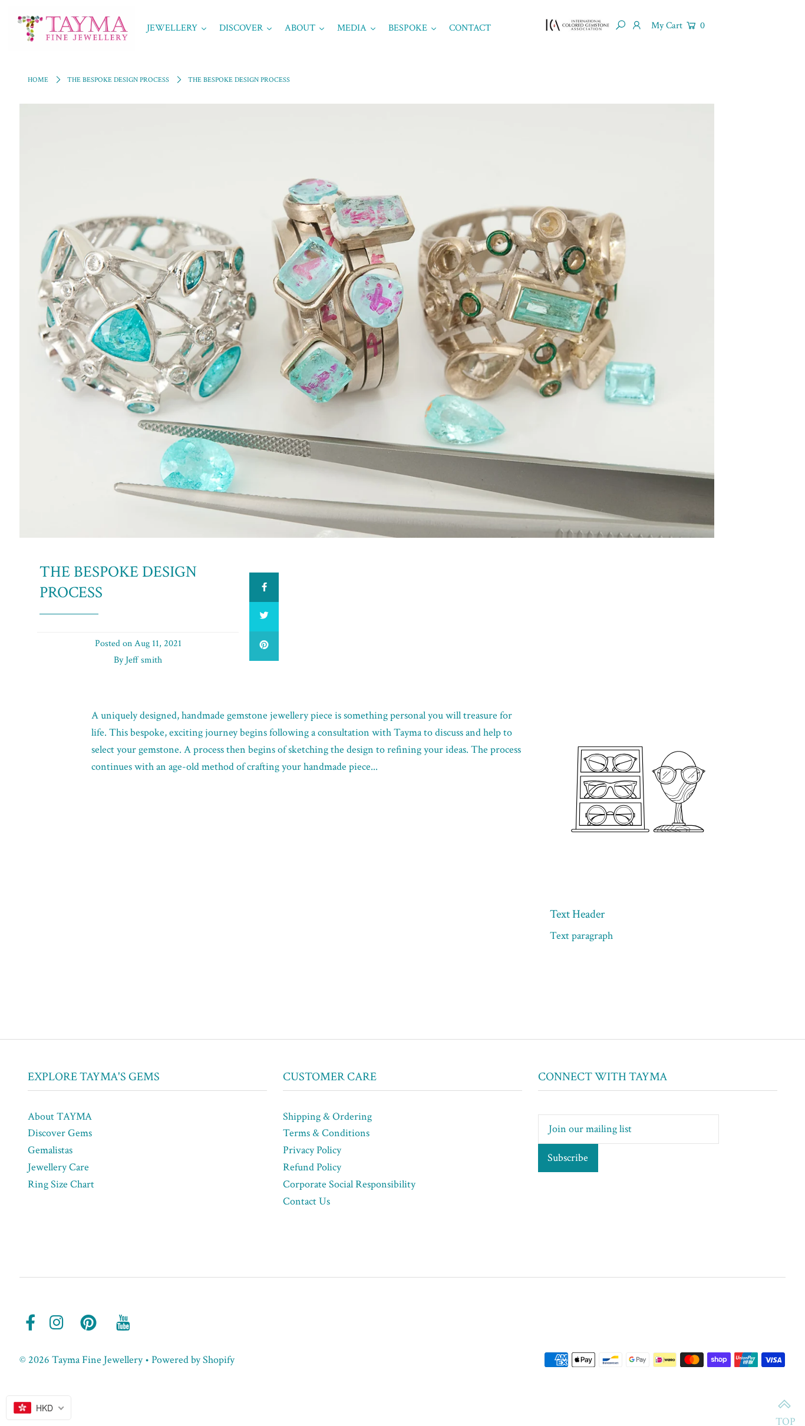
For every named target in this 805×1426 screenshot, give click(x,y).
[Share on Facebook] (264, 587)
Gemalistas (50, 1150)
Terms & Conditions (326, 1133)
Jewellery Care (58, 1167)
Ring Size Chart (61, 1184)
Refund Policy (312, 1167)
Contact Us (306, 1201)
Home (38, 79)
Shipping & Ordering (327, 1116)
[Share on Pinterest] (264, 646)
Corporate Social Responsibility (349, 1184)
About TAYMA (60, 1116)
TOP (784, 1405)
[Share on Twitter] (264, 616)
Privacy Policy (312, 1150)
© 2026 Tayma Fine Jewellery (81, 1360)
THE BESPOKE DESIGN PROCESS (118, 79)
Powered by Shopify (193, 1360)
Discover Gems (60, 1133)
